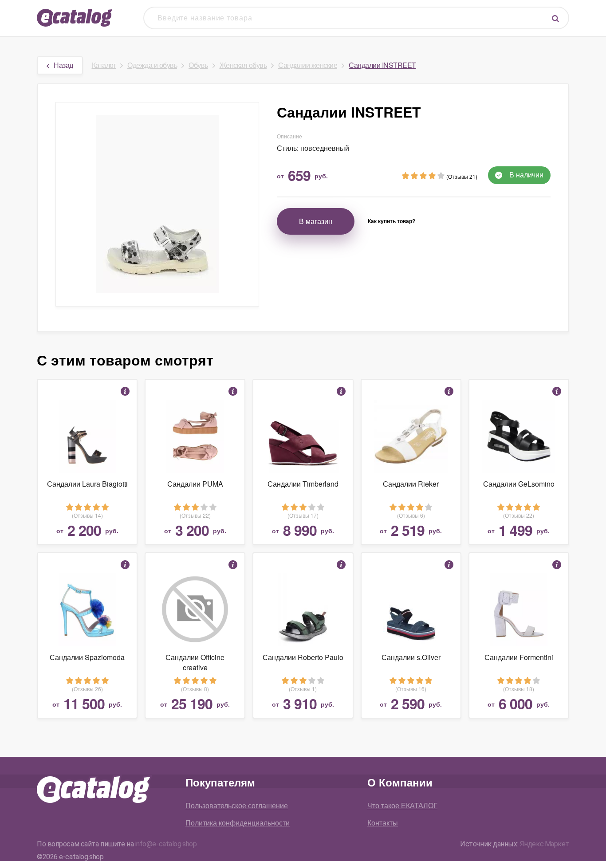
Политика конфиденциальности (237, 823)
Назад (63, 65)
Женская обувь (243, 65)
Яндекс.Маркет (544, 844)
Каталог (104, 65)
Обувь (198, 65)
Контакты (382, 823)
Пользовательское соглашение (236, 805)
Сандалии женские (307, 65)
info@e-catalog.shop (166, 844)
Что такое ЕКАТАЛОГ (402, 805)
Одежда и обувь (152, 65)
